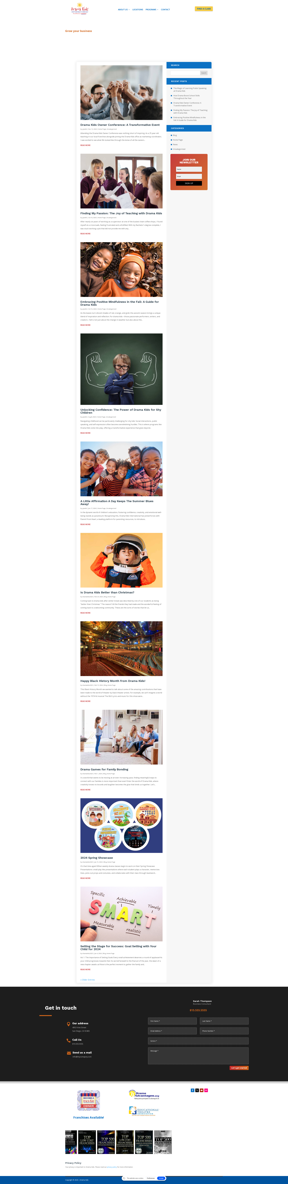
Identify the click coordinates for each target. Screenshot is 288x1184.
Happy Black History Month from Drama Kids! (112, 681)
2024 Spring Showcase (96, 857)
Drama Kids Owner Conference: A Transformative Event (120, 124)
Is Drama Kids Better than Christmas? (107, 592)
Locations (137, 10)
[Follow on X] (197, 1090)
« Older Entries (87, 979)
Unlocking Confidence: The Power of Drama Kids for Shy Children (120, 411)
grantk (84, 129)
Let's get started (239, 1068)
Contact (165, 10)
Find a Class (204, 8)
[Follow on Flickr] (206, 1090)
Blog (105, 597)
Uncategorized (112, 129)
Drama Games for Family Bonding (104, 769)
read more (85, 145)
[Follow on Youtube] (201, 1090)
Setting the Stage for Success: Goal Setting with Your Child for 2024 (118, 948)
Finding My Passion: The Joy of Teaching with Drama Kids (121, 213)
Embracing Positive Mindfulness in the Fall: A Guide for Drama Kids (119, 303)
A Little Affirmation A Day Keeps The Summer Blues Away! (116, 502)
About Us (123, 10)
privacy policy (112, 1167)
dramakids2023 (87, 597)
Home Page (102, 129)
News (175, 144)
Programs (151, 10)
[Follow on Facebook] (192, 1090)
